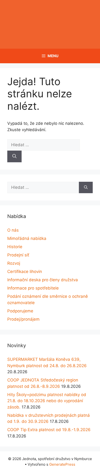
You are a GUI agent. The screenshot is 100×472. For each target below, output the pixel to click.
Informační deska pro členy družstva (42, 279)
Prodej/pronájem (23, 319)
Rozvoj (13, 263)
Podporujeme (20, 311)
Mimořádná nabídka (26, 238)
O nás (13, 230)
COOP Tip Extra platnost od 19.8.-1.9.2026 (49, 429)
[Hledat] (14, 156)
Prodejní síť (18, 255)
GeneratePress (62, 464)
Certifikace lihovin (24, 271)
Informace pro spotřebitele (33, 288)
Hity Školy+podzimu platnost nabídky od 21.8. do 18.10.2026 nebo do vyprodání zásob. (46, 400)
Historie (14, 246)
